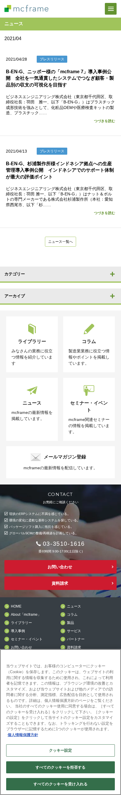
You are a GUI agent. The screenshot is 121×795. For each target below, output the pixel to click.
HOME (16, 606)
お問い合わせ (60, 566)
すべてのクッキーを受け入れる (60, 784)
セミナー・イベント (27, 639)
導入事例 (18, 631)
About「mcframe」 (26, 615)
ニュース (74, 606)
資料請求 (60, 583)
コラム (72, 615)
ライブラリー (21, 623)
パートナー (76, 639)
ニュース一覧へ (60, 242)
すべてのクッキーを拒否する (61, 767)
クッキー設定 (60, 750)
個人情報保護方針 (23, 735)
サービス (74, 631)
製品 (70, 623)
